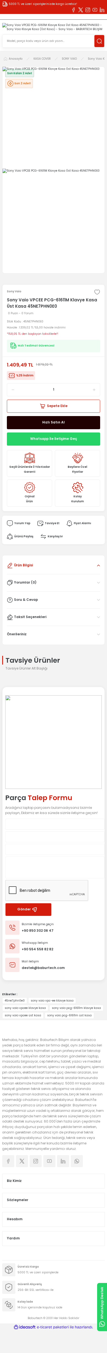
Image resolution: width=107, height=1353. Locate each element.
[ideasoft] (25, 1327)
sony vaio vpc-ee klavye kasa (52, 1001)
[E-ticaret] (53, 1327)
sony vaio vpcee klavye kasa (25, 1008)
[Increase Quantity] (96, 389)
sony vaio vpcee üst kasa (23, 1015)
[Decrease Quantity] (11, 389)
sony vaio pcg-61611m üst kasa (69, 1015)
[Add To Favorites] (97, 292)
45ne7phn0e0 (15, 1001)
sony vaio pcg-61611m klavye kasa (76, 1008)
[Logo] (53, 27)
